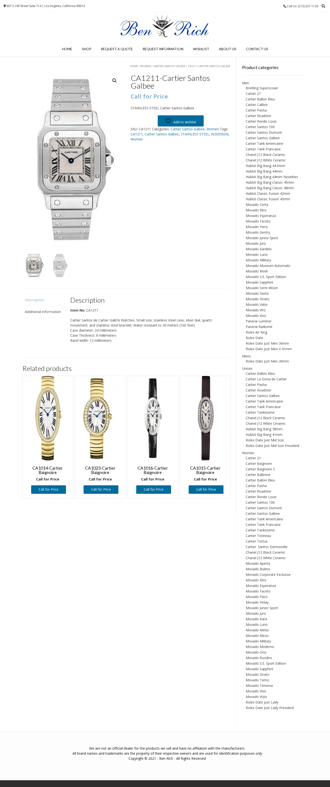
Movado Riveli (257, 271)
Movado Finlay (257, 602)
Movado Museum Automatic (268, 265)
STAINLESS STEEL (195, 134)
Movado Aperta (258, 563)
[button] (114, 80)
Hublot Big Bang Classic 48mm (270, 188)
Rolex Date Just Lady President (270, 707)
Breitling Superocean (262, 88)
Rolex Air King (256, 332)
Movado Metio (257, 630)
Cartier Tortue (257, 541)
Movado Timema (259, 685)
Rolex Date (254, 337)
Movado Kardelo (259, 249)
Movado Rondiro (259, 657)
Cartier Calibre (257, 104)
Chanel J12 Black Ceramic (265, 154)
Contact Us (257, 49)
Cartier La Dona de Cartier (266, 379)
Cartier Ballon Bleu (260, 99)
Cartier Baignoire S (260, 469)
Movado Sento (257, 293)
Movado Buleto (258, 569)
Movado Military (258, 260)
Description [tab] (34, 299)
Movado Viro (256, 310)
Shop (86, 49)
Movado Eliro (256, 210)
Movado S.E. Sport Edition (266, 276)
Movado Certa (257, 204)
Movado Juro (256, 243)
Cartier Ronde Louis (261, 121)
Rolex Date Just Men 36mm (267, 343)
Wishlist (201, 49)
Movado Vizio (256, 696)
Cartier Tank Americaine (264, 143)
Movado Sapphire (259, 282)
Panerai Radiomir (259, 326)
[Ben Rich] (165, 26)
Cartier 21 (253, 93)
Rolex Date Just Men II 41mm (269, 349)
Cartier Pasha (256, 110)
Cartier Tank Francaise (263, 149)
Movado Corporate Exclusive (268, 574)
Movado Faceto (258, 221)
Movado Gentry (258, 232)
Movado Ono (256, 652)
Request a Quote (117, 49)
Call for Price (48, 489)
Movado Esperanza (261, 215)
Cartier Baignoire (259, 463)
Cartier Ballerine (258, 474)
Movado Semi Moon (262, 288)
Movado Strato (257, 299)
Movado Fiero (257, 226)
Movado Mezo (257, 635)
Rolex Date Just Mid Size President (273, 445)
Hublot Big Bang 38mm (264, 429)
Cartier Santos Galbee (169, 66)
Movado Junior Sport (262, 238)
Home (67, 49)
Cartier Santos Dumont (264, 132)
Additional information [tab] (43, 311)
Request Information (163, 49)
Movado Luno (257, 254)
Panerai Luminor (259, 321)
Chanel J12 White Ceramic (266, 160)
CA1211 (137, 134)
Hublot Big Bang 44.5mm (265, 165)
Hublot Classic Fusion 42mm (268, 193)
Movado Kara (256, 619)
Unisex (247, 368)
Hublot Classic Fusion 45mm (268, 199)
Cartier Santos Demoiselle (266, 546)
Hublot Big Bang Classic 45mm (270, 182)
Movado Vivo (256, 315)
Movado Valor (257, 304)
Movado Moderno (260, 646)
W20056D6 (220, 134)
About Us (227, 49)
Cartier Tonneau (258, 535)
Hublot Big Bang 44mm (264, 171)
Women (145, 66)
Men (245, 83)
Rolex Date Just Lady (262, 702)
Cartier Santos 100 (260, 127)
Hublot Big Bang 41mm (264, 434)
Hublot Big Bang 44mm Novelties (272, 176)
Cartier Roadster (258, 115)
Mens (246, 356)
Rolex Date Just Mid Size (265, 440)
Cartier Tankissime (260, 412)
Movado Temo (257, 680)
